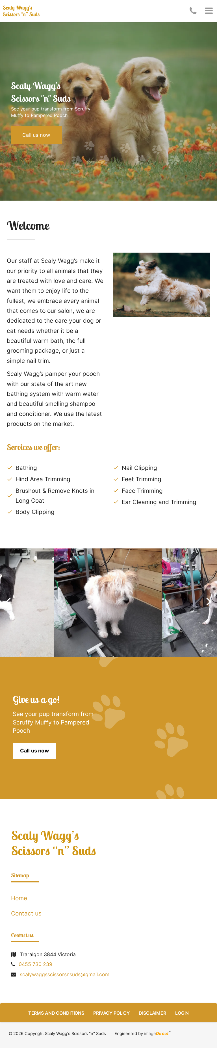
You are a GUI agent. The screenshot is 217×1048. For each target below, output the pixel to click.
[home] (108, 843)
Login (182, 1013)
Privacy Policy (111, 1013)
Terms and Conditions (56, 1013)
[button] (209, 10)
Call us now (36, 135)
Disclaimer (152, 1013)
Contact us (26, 913)
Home (19, 898)
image (156, 1033)
